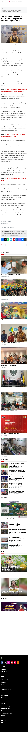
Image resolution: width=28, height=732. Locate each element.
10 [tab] (23, 596)
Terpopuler (4, 459)
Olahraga (3, 697)
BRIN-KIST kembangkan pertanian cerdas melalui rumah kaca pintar (13, 567)
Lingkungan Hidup (6, 689)
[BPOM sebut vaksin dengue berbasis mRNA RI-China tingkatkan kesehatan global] (14, 333)
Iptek (9, 9)
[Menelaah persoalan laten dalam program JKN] (14, 446)
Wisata (3, 693)
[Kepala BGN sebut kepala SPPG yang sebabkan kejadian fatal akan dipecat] (4, 472)
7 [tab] (17, 596)
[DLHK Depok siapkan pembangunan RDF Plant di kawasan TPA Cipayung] (4, 539)
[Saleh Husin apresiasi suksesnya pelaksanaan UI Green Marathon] (14, 287)
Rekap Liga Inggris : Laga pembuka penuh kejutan (11, 645)
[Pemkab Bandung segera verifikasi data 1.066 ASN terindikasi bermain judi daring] (4, 485)
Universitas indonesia (20, 245)
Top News (4, 497)
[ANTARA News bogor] (15, 1)
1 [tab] (10, 573)
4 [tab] (16, 573)
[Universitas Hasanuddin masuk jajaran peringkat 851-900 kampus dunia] (14, 423)
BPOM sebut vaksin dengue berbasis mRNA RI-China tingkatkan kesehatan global (14, 341)
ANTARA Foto (4, 718)
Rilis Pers (3, 700)
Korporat (3, 720)
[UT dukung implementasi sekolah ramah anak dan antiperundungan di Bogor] (14, 401)
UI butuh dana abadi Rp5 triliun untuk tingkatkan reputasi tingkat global (11, 11)
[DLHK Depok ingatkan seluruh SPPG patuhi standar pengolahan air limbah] (4, 525)
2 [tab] (12, 573)
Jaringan (3, 703)
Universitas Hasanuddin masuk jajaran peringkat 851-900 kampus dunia (11, 432)
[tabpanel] (14, 563)
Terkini (3, 666)
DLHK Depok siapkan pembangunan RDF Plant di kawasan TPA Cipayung (16, 539)
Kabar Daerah (4, 680)
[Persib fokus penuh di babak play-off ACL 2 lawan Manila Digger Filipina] (4, 478)
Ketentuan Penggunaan (7, 706)
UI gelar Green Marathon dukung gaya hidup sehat (13, 319)
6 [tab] (15, 596)
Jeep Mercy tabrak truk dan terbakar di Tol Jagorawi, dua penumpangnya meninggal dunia (17, 491)
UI (4, 245)
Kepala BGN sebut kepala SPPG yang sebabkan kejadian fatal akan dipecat (17, 472)
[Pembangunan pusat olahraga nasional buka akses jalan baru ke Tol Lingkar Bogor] (14, 509)
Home (5, 9)
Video (2, 575)
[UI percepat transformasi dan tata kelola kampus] (14, 378)
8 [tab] (19, 596)
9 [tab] (21, 596)
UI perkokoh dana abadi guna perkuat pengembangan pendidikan (11, 364)
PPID (2, 722)
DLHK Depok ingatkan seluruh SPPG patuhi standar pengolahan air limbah (17, 524)
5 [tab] (18, 573)
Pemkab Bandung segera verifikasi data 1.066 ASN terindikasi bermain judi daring (17, 485)
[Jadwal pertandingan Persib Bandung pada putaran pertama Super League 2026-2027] (4, 465)
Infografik (4, 598)
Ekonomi (3, 682)
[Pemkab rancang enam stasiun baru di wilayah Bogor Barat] (4, 546)
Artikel (2, 687)
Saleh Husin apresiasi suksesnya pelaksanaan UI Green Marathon (13, 296)
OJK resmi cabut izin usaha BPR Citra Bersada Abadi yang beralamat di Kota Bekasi (13, 273)
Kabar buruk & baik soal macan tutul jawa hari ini (12, 592)
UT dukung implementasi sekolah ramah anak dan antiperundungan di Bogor (13, 410)
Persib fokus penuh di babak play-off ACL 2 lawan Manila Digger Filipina (16, 478)
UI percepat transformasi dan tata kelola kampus (12, 387)
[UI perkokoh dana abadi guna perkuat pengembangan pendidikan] (14, 355)
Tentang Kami (4, 710)
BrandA (3, 715)
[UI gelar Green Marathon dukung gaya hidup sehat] (14, 310)
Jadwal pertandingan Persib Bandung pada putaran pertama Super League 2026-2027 (17, 465)
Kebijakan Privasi (5, 708)
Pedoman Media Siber (6, 713)
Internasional (4, 695)
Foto (2, 551)
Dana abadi (9, 245)
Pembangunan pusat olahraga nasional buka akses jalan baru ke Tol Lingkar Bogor (13, 518)
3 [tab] (14, 573)
